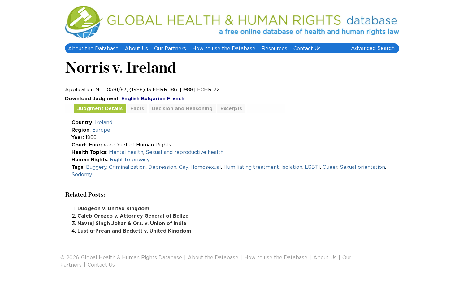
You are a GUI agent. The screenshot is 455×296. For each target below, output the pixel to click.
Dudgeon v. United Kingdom (113, 208)
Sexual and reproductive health (184, 152)
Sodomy (82, 174)
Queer (330, 167)
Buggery (96, 167)
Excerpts (231, 108)
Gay (183, 167)
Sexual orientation (362, 167)
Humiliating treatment (251, 167)
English (130, 98)
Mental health (126, 152)
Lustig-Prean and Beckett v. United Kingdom (134, 230)
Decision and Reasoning (182, 108)
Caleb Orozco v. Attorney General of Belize (132, 216)
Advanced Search (373, 48)
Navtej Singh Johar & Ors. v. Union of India (131, 223)
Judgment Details (100, 108)
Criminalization (127, 167)
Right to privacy (130, 159)
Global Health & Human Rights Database (131, 257)
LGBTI (312, 167)
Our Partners (170, 48)
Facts (137, 108)
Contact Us (307, 48)
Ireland (103, 122)
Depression (162, 167)
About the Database (93, 48)
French (175, 98)
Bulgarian (153, 98)
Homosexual (205, 167)
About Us (136, 48)
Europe (101, 130)
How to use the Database (223, 48)
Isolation (291, 167)
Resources (274, 48)
